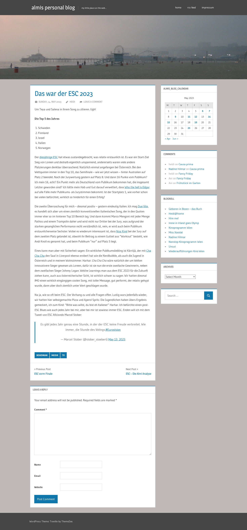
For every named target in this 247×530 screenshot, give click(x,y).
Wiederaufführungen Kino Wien (186, 251)
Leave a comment (93, 101)
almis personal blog (53, 7)
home (178, 7)
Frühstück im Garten (188, 183)
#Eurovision (113, 330)
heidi (72, 101)
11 (189, 116)
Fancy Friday (186, 173)
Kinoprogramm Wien (180, 227)
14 (209, 116)
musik (55, 355)
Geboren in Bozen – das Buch (185, 209)
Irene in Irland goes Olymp (184, 223)
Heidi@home (176, 213)
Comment (40, 409)
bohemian (42, 355)
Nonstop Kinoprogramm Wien (186, 241)
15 (168, 122)
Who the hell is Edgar (137, 187)
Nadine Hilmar (177, 169)
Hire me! (174, 218)
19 (196, 122)
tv (63, 355)
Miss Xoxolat (176, 232)
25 (189, 128)
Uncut (172, 246)
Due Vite (143, 206)
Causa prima (186, 164)
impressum (208, 7)
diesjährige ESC (48, 157)
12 (196, 116)
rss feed (191, 7)
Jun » (175, 138)
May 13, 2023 (116, 339)
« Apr (167, 138)
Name (37, 464)
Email (37, 475)
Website (38, 487)
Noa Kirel (121, 231)
